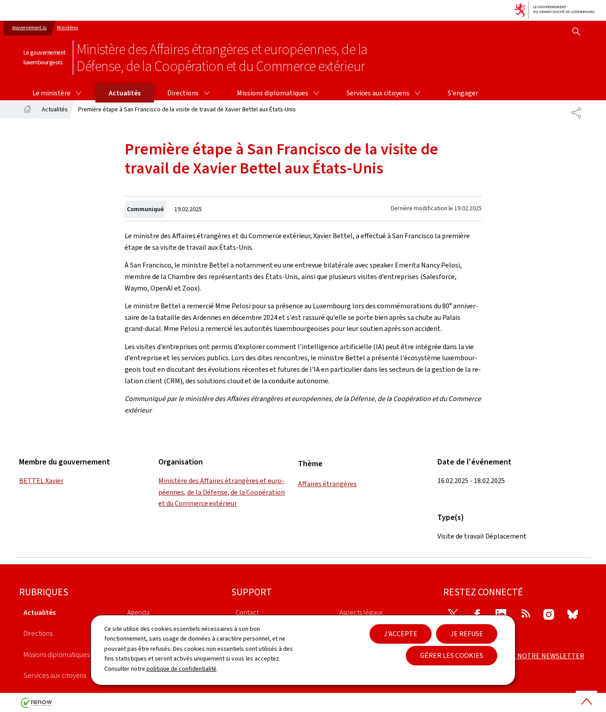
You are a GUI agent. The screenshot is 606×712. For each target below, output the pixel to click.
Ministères (67, 27)
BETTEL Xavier (41, 480)
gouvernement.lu (29, 27)
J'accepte (400, 633)
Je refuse (466, 633)
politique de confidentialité (181, 669)
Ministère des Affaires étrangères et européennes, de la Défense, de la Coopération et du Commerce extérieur (221, 492)
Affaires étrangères (327, 483)
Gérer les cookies (451, 655)
